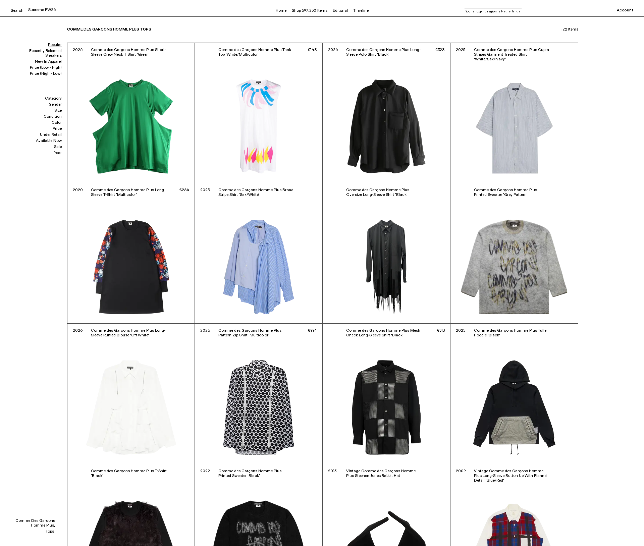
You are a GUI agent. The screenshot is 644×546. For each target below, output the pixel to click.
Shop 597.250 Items (309, 11)
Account (625, 10)
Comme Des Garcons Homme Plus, (35, 523)
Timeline (361, 11)
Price (57, 129)
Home (281, 11)
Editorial (340, 11)
